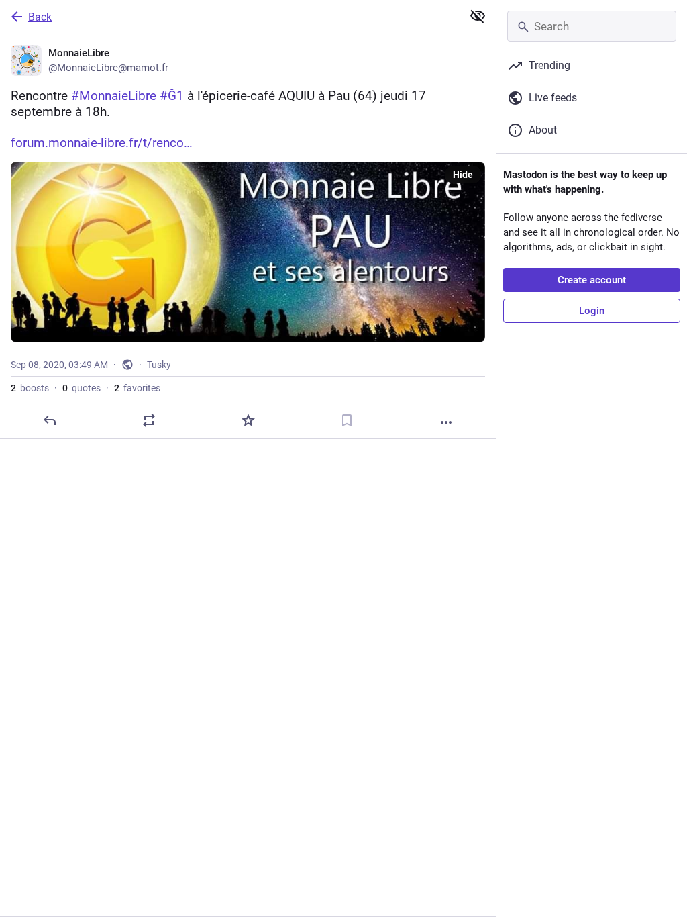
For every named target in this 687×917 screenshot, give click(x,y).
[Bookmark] (347, 420)
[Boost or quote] (149, 420)
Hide (463, 174)
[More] (446, 422)
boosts (30, 388)
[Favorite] (248, 420)
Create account (592, 280)
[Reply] (50, 420)
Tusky (159, 364)
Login (591, 311)
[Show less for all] (478, 16)
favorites (137, 388)
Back (40, 17)
